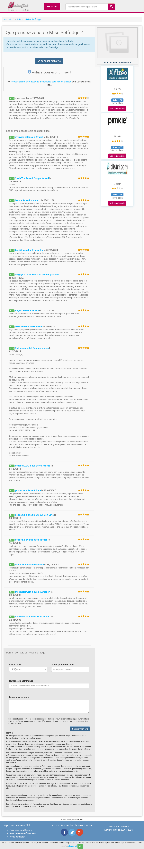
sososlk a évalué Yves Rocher (31, 539)
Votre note (15, 664)
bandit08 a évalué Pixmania (29, 564)
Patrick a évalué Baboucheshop (32, 348)
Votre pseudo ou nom (62, 664)
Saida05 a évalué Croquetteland (32, 178)
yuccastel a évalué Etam (28, 490)
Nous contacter (17, 836)
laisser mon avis (80, 729)
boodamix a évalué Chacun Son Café (34, 515)
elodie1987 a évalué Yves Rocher (32, 616)
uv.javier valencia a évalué (29, 137)
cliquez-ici (72, 846)
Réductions (52, 6)
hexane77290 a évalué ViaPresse (32, 465)
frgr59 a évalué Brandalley (29, 250)
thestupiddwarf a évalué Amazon (32, 592)
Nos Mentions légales (21, 830)
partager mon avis (50, 60)
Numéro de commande (21, 681)
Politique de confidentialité (23, 833)
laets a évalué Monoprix (27, 200)
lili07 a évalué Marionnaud (28, 326)
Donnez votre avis (19, 697)
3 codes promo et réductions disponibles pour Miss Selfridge (41, 81)
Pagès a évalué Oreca (27, 310)
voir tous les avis (117, 108)
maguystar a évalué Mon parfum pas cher (37, 274)
